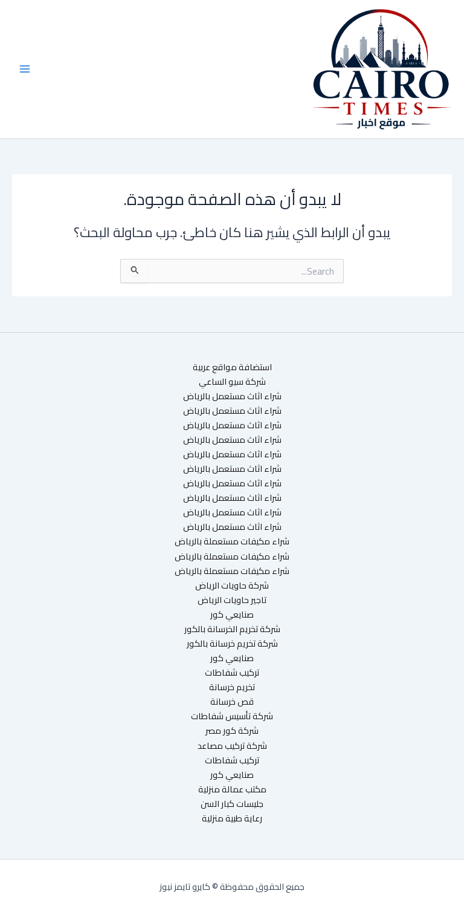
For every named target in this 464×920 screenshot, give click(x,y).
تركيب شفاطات (232, 672)
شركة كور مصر (232, 730)
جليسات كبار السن (232, 804)
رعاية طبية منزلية (232, 818)
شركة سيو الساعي (232, 381)
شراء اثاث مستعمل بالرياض (232, 396)
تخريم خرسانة (232, 687)
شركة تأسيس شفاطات (232, 716)
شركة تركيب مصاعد (232, 746)
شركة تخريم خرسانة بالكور (232, 643)
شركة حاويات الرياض (232, 585)
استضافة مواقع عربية (232, 367)
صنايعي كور (232, 614)
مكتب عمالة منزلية (232, 789)
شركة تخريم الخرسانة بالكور (232, 629)
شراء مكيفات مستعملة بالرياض (232, 541)
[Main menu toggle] (24, 69)
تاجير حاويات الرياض (232, 600)
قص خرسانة (232, 701)
